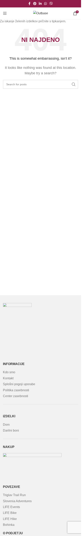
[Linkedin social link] (40, 4)
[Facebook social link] (29, 4)
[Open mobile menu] (5, 13)
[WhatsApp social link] (45, 4)
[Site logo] (40, 13)
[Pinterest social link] (35, 4)
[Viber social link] (51, 4)
